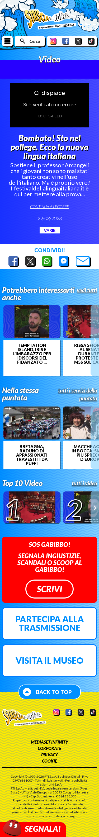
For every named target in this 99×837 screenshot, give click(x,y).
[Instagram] (53, 41)
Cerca (35, 41)
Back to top (54, 692)
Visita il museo (49, 660)
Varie (49, 230)
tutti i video (84, 483)
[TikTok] (91, 41)
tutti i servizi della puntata (77, 394)
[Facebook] (65, 41)
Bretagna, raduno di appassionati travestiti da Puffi (32, 455)
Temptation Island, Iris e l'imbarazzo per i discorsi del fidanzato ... (32, 353)
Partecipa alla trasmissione (49, 623)
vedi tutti (87, 290)
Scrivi (49, 589)
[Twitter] (78, 41)
